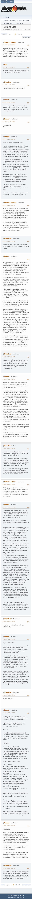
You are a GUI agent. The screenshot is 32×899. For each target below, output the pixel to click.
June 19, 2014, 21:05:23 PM (9, 379)
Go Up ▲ (22, 895)
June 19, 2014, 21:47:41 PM (9, 507)
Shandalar (8, 82)
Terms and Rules (15, 895)
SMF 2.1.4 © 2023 (12, 897)
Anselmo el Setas (10, 42)
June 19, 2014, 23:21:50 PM (9, 695)
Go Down (4, 34)
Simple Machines (20, 897)
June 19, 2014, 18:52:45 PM (9, 241)
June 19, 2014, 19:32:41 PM (9, 259)
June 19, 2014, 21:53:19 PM (9, 621)
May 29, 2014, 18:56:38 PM (9, 121)
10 (21, 34)
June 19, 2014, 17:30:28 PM (9, 139)
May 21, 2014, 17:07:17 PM (9, 67)
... (19, 34)
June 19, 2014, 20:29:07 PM (9, 356)
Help (9, 895)
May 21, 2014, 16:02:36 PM (9, 44)
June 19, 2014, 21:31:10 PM (9, 484)
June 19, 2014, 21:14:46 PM (9, 448)
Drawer (6, 100)
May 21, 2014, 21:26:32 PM (9, 102)
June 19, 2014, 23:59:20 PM (9, 825)
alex (5, 64)
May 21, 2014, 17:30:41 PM (9, 84)
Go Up (3, 885)
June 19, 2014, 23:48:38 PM (9, 712)
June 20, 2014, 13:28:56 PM (9, 868)
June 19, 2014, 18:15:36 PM (9, 205)
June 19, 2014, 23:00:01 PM (9, 639)
